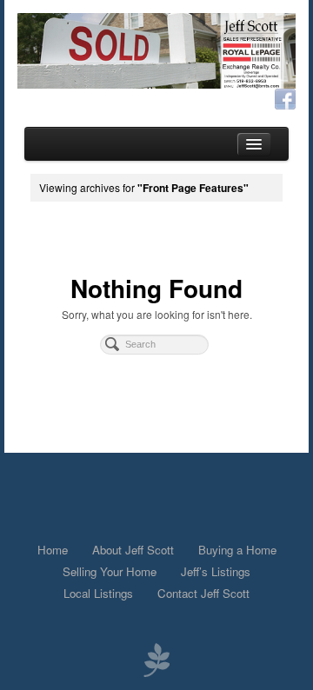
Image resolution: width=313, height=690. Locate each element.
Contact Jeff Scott (203, 593)
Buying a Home (237, 549)
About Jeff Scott (133, 549)
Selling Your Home (109, 571)
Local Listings (98, 593)
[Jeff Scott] (156, 51)
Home (52, 549)
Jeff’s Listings (215, 571)
